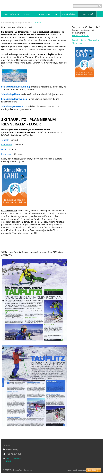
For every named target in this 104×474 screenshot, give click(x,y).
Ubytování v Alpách (9, 22)
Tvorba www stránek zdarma (75, 470)
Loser (84, 40)
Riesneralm (93, 40)
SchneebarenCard (80, 35)
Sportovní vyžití (26, 22)
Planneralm (77, 43)
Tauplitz (76, 40)
